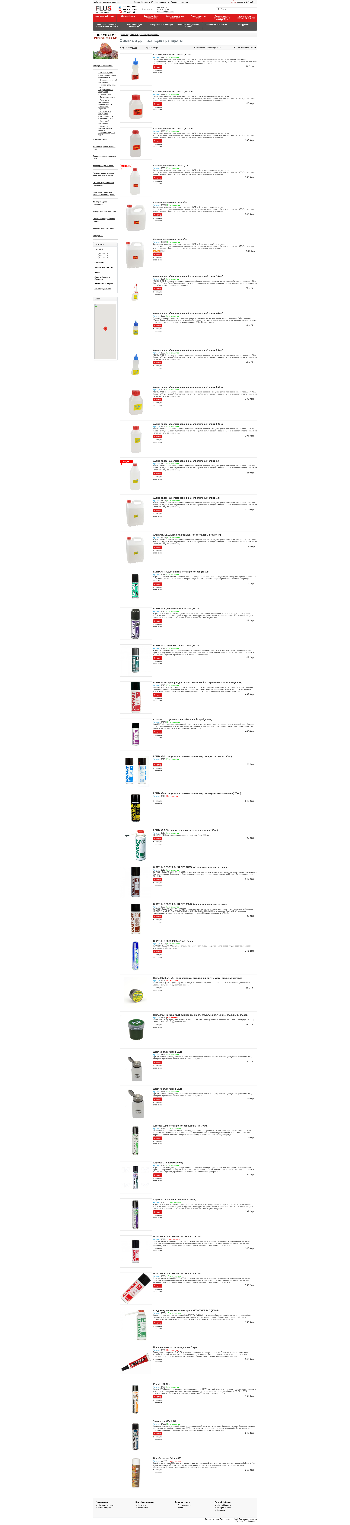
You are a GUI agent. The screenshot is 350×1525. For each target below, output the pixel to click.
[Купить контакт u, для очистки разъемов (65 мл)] (136, 676)
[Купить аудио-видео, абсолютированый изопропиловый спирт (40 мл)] (136, 344)
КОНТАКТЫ (162, 7)
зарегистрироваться (111, 2)
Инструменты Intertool (104, 16)
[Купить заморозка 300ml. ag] (136, 1452)
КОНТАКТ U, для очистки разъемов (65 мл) (176, 645)
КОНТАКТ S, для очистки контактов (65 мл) (176, 609)
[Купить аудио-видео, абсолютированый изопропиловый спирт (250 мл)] (136, 417)
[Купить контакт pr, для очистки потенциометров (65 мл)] (136, 602)
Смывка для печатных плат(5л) (170, 239)
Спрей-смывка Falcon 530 (167, 1458)
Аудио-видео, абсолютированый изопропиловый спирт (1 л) (186, 461)
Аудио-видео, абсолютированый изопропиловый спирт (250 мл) (188, 387)
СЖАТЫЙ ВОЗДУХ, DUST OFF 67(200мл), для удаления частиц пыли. (190, 867)
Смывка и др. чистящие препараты (245, 17)
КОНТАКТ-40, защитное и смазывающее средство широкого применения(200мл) (197, 793)
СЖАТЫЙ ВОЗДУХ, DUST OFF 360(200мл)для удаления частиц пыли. (190, 904)
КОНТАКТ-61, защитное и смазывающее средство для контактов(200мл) (192, 756)
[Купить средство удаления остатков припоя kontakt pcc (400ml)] (136, 1341)
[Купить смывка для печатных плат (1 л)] (136, 196)
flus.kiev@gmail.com (165, 12)
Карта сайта (143, 1508)
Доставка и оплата (106, 1505)
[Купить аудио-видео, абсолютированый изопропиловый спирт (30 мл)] (136, 307)
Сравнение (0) (152, 48)
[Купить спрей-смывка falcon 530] (136, 1489)
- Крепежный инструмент (103, 122)
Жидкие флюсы (128, 16)
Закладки (221, 1510)
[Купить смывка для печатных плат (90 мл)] (136, 85)
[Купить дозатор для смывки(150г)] (136, 1119)
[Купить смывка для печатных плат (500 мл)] (136, 159)
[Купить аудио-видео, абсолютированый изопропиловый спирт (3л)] (136, 528)
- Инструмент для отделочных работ (106, 117)
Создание (239, 1521)
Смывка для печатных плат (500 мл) (172, 128)
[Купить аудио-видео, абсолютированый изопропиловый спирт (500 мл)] (136, 454)
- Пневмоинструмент (106, 97)
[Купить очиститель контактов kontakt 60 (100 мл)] (136, 1267)
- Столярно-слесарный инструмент (107, 81)
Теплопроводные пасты (198, 17)
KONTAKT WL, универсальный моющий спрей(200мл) (182, 719)
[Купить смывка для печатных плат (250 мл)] (136, 122)
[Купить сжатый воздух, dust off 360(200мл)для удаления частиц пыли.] (136, 934)
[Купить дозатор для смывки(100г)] (136, 1082)
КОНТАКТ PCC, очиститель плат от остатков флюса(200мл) (185, 830)
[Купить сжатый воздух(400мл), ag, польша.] (136, 971)
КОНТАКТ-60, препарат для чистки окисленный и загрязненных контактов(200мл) (197, 682)
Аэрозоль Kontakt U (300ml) (168, 1163)
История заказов (224, 1508)
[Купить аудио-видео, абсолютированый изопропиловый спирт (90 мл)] (136, 380)
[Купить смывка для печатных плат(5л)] (136, 270)
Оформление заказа (179, 2)
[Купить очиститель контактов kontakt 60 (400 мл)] (136, 1304)
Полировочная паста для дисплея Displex (176, 1347)
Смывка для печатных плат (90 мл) (172, 54)
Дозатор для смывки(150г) (167, 1089)
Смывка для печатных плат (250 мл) (172, 91)
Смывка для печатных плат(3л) (170, 202)
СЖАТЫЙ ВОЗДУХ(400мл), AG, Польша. (174, 941)
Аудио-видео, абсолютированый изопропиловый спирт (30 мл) (188, 276)
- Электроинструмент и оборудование (107, 76)
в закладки (157, 70)
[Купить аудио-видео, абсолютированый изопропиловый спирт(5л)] (136, 565)
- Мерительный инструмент (104, 113)
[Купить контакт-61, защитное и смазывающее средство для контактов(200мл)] (136, 787)
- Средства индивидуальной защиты (105, 128)
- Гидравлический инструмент (105, 91)
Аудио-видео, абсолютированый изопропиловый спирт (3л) (186, 498)
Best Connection (250, 1521)
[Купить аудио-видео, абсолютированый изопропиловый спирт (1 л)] (136, 491)
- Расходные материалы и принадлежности (105, 102)
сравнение (157, 73)
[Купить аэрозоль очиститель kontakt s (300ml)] (136, 1230)
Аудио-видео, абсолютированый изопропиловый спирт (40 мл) (188, 313)
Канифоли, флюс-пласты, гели (151, 17)
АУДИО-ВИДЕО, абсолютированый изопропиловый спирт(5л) (187, 535)
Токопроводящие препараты (134, 25)
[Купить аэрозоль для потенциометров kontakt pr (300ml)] (136, 1156)
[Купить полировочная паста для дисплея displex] (136, 1378)
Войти (96, 2)
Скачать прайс (163, 9)
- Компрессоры (104, 94)
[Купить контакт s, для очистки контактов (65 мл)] (136, 639)
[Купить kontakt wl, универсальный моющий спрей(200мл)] (136, 750)
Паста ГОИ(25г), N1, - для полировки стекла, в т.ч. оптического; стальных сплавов (197, 978)
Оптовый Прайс (104, 1508)
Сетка (134, 48)
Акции (180, 1508)
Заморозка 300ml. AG (164, 1421)
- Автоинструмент (105, 73)
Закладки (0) (147, 2)
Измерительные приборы (161, 25)
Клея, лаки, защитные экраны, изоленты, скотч (107, 25)
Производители (184, 1505)
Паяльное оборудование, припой (188, 25)
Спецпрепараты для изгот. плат (175, 17)
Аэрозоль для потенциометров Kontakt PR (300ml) (180, 1126)
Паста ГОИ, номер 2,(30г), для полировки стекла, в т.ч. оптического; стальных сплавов (200, 1015)
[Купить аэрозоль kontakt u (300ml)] (136, 1193)
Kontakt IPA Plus (161, 1384)
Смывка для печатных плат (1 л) (170, 165)
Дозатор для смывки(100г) (167, 1052)
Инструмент (243, 25)
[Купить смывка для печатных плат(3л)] (136, 233)
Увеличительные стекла (216, 25)
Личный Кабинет (224, 1505)
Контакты (142, 1505)
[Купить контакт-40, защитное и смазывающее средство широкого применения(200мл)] (136, 824)
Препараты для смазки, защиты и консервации (222, 18)
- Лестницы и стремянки (103, 108)
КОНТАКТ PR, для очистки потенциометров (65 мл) (180, 572)
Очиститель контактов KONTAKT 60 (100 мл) (177, 1236)
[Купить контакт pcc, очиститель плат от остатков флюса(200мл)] (136, 861)
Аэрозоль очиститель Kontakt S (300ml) (174, 1199)
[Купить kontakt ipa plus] (136, 1415)
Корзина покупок (162, 2)
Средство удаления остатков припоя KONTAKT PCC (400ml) (185, 1310)
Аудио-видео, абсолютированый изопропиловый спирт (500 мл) (188, 424)
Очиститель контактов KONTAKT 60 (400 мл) (177, 1273)
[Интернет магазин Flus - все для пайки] (118, 13)
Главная (137, 2)
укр (148, 9)
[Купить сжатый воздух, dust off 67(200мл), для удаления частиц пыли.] (136, 898)
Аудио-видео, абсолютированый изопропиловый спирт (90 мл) (188, 350)
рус (152, 9)
